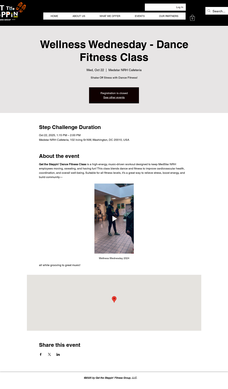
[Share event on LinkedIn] (58, 354)
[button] (192, 18)
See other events (114, 97)
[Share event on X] (49, 354)
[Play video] (114, 219)
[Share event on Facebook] (40, 354)
